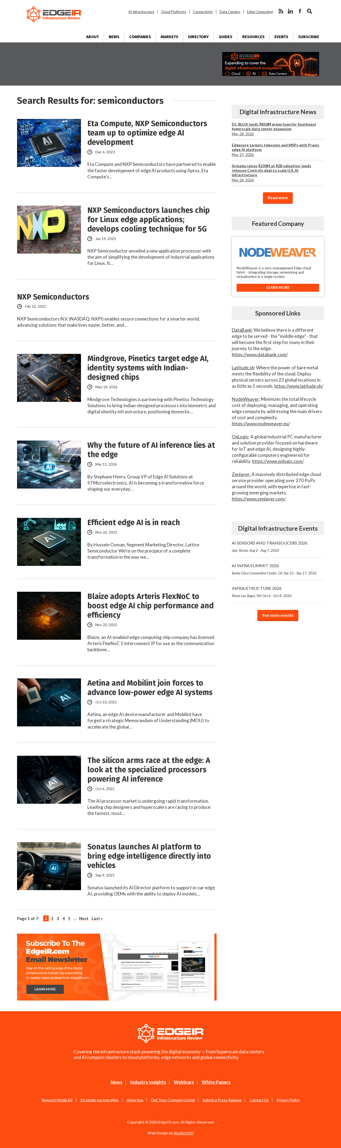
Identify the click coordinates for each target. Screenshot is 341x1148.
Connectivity (203, 12)
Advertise (135, 1100)
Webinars (184, 1082)
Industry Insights (148, 1082)
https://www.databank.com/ (260, 354)
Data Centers (230, 12)
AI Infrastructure (141, 12)
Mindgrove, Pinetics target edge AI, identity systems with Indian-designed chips (148, 368)
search (309, 11)
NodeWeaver (245, 399)
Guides (225, 36)
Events (281, 36)
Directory (198, 36)
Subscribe (308, 36)
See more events (278, 615)
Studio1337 (184, 1133)
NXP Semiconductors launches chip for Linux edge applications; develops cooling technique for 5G (148, 220)
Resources (253, 36)
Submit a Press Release (222, 1100)
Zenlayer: (241, 474)
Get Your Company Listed (173, 1100)
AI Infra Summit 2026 (274, 569)
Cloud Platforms (173, 12)
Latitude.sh (243, 367)
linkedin (290, 11)
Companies (140, 36)
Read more (278, 197)
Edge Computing (260, 12)
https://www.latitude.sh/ (298, 386)
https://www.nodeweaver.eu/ (261, 423)
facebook (300, 11)
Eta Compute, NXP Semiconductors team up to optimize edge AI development (147, 133)
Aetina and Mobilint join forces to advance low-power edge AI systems (150, 687)
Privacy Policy (288, 1100)
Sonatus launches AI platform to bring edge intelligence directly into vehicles (149, 856)
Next (83, 918)
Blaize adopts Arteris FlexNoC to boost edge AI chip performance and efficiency (150, 606)
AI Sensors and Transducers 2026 (269, 546)
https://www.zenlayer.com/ (259, 499)
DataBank (242, 330)
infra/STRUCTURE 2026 (262, 592)
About (92, 36)
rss (281, 11)
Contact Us (259, 1100)
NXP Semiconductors (53, 297)
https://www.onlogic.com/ (278, 461)
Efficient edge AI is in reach (133, 522)
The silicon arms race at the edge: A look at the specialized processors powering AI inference (148, 770)
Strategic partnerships (99, 1100)
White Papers (216, 1082)
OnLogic (240, 436)
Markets (169, 36)
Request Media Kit (57, 1100)
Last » (97, 918)
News (114, 36)
